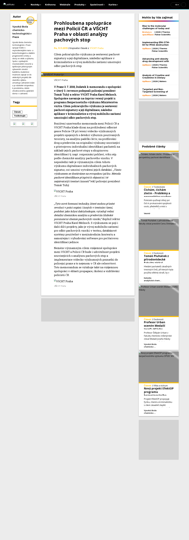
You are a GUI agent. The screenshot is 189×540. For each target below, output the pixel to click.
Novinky (36, 4)
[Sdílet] (169, 213)
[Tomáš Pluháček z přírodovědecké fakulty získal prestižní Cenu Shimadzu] (159, 251)
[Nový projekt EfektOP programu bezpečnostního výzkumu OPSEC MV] (159, 383)
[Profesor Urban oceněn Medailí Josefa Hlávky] (159, 317)
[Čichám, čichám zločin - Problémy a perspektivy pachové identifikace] (159, 185)
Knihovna (50, 4)
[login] (183, 4)
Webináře (65, 4)
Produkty (80, 4)
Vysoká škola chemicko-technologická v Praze (21, 32)
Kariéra (113, 4)
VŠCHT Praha (96, 48)
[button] (14, 123)
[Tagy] (158, 213)
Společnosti (97, 4)
